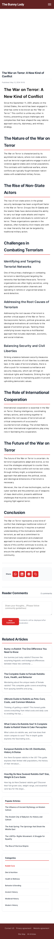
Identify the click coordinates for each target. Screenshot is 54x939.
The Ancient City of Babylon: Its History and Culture (24, 818)
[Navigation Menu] (49, 4)
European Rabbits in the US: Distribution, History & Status (25, 750)
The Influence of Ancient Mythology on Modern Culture (25, 808)
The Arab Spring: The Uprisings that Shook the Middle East (25, 827)
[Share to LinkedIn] (22, 574)
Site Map (21, 934)
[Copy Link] (35, 574)
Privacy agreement (23, 928)
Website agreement (41, 928)
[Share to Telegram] (29, 574)
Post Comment (10, 621)
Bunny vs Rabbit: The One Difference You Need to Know (25, 650)
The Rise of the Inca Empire (16, 846)
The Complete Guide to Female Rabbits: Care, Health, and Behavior (24, 675)
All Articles (31, 934)
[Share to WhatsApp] (15, 574)
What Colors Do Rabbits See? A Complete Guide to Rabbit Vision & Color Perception (25, 726)
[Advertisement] (27, 39)
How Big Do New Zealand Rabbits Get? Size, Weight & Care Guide (27, 776)
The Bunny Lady (13, 4)
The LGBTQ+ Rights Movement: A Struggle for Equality (25, 837)
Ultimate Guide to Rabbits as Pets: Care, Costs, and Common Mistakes (24, 700)
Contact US (9, 928)
